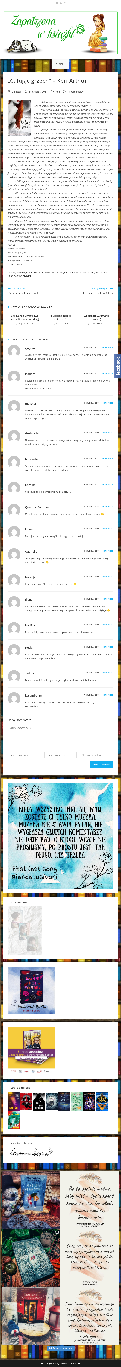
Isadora (30, 374)
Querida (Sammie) (37, 507)
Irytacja (30, 577)
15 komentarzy (75, 91)
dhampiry (20, 273)
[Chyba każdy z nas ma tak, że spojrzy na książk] (31, 1258)
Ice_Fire (30, 625)
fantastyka (31, 273)
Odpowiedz (107, 347)
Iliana (28, 599)
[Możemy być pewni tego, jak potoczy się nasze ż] (31, 1316)
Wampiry (18, 276)
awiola (29, 673)
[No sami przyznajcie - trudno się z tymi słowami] (89, 1200)
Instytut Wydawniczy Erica (50, 273)
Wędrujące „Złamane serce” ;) (96, 317)
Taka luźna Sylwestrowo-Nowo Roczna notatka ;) (24, 317)
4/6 (14, 273)
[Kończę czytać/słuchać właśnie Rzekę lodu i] (89, 1258)
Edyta (29, 529)
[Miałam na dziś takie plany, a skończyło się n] (89, 1316)
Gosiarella (32, 433)
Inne (57, 91)
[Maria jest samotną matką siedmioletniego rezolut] (31, 1200)
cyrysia (30, 348)
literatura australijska (87, 273)
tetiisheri (31, 403)
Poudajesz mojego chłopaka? (60, 317)
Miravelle (31, 459)
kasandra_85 (33, 695)
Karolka (30, 485)
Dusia (29, 647)
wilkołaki (27, 276)
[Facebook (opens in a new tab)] (57, 2)
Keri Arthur (69, 273)
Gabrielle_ (31, 551)
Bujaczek (16, 91)
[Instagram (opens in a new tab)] (61, 2)
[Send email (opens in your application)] (64, 2)
